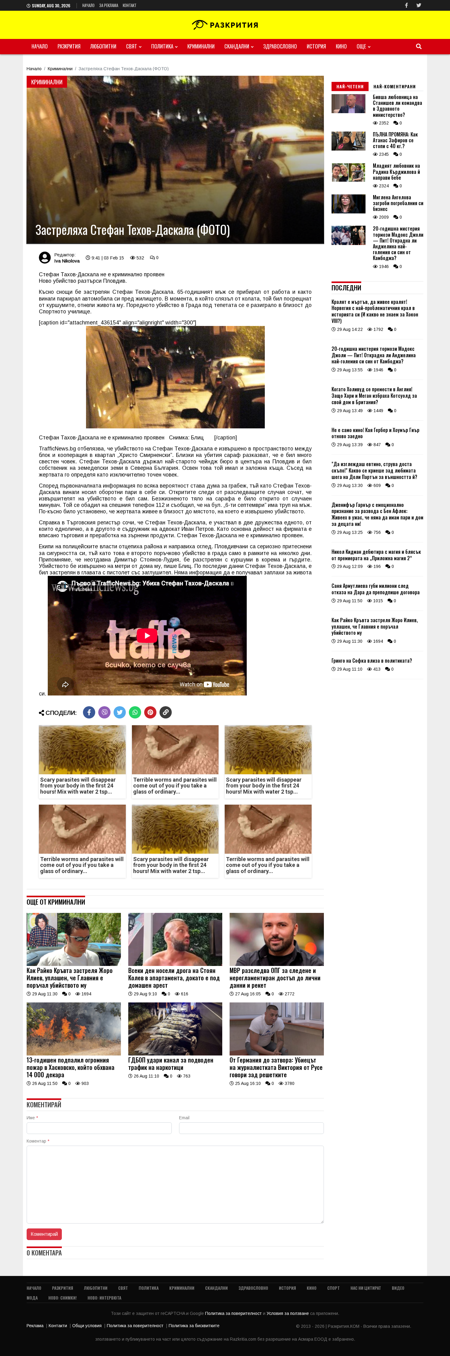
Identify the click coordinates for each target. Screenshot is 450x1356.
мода (32, 1297)
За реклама (108, 5)
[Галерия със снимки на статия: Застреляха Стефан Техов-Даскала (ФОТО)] (175, 160)
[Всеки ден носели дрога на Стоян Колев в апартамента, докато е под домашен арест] (175, 964)
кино (341, 46)
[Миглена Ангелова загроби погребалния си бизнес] (349, 211)
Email (184, 1118)
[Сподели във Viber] (104, 712)
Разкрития (69, 46)
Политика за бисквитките (194, 1325)
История (316, 46)
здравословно (280, 46)
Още (361, 46)
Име (32, 1118)
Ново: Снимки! (62, 1297)
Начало (88, 5)
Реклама (35, 1325)
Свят (131, 46)
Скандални (236, 46)
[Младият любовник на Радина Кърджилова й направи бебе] (349, 180)
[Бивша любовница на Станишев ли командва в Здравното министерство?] (349, 111)
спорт (333, 1288)
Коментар (38, 1141)
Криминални (201, 46)
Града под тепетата (211, 305)
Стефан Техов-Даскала (142, 292)
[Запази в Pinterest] (150, 712)
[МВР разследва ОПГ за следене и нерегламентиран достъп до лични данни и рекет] (277, 964)
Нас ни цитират (366, 1288)
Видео (398, 1288)
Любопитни (103, 46)
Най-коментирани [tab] (394, 86)
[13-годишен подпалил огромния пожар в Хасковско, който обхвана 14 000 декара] (74, 1053)
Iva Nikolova (67, 261)
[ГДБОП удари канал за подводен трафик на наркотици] (175, 1053)
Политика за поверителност (234, 1313)
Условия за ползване (288, 1313)
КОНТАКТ (130, 5)
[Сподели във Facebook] (89, 712)
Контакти (58, 1325)
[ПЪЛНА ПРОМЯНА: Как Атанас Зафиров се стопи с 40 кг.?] (349, 149)
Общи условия (87, 1325)
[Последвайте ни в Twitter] (418, 5)
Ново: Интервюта (104, 1297)
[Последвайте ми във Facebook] (406, 5)
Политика (162, 46)
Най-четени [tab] (350, 86)
